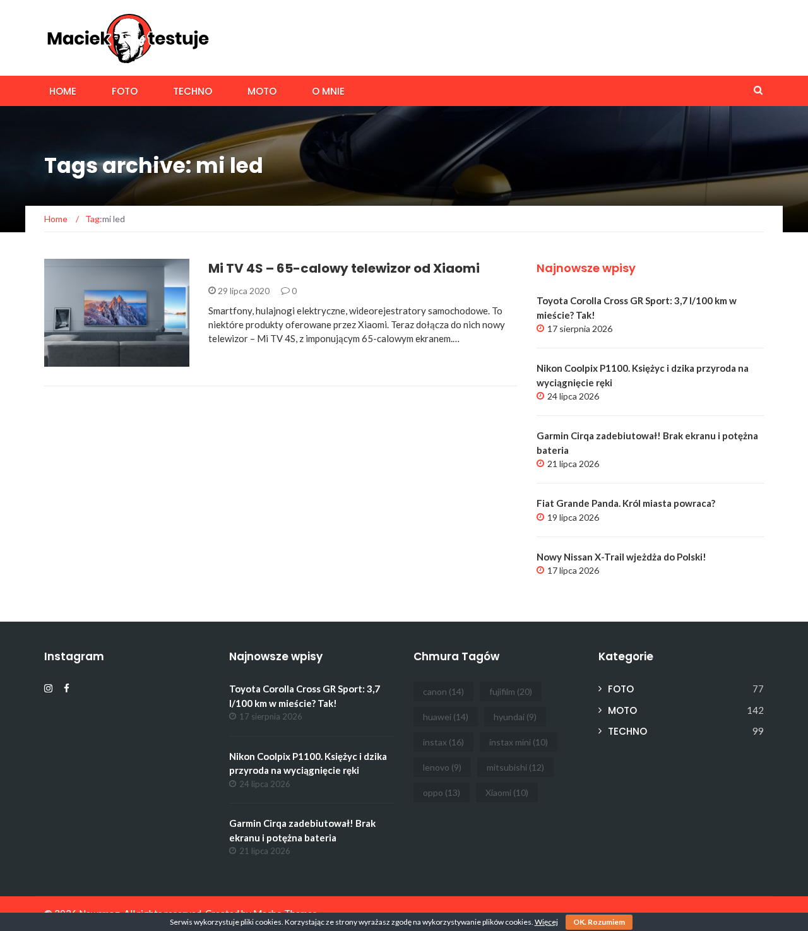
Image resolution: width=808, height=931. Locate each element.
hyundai (515, 716)
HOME (62, 91)
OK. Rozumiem (599, 922)
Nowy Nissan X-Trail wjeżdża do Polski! (621, 556)
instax (443, 742)
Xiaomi (506, 792)
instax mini (518, 742)
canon (443, 691)
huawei (445, 716)
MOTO (261, 91)
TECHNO (192, 91)
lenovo (442, 767)
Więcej (546, 922)
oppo (441, 792)
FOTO (125, 91)
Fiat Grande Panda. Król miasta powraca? (626, 503)
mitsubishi (515, 767)
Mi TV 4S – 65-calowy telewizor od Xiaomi (344, 268)
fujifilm (510, 691)
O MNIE (328, 91)
